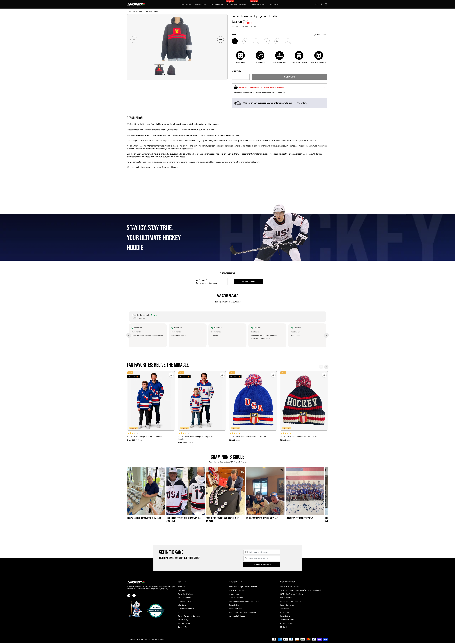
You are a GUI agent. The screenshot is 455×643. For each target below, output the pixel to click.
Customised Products (186, 608)
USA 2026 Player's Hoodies (290, 586)
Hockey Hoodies (286, 597)
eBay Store (182, 605)
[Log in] (321, 4)
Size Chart (322, 34)
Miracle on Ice (234, 594)
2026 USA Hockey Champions (236, 2)
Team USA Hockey (236, 597)
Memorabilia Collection (237, 616)
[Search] (316, 4)
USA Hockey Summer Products (291, 594)
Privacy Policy (183, 619)
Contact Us (182, 627)
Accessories (284, 612)
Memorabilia (284, 608)
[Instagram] (134, 596)
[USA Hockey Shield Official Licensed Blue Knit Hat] (253, 400)
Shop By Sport (185, 4)
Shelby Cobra (234, 605)
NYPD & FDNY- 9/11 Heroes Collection (242, 612)
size (234, 34)
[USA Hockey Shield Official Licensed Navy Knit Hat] (304, 400)
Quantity (236, 70)
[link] (151, 582)
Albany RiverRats (235, 608)
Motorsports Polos (286, 619)
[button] (220, 39)
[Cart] (326, 4)
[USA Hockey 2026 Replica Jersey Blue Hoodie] (151, 400)
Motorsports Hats (286, 623)
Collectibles (274, 4)
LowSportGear (145, 639)
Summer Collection (257, 2)
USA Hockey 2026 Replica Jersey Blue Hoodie (144, 436)
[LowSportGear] (136, 4)
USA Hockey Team (216, 4)
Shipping (235, 26)
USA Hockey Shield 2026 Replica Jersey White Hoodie (195, 437)
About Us (181, 586)
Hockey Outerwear (287, 605)
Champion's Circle (184, 601)
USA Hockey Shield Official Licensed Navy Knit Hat (299, 436)
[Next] (326, 367)
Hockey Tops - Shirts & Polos (290, 601)
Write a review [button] (248, 281)
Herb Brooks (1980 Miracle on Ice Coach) (244, 601)
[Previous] (321, 367)
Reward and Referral (185, 594)
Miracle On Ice (200, 4)
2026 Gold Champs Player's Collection (243, 586)
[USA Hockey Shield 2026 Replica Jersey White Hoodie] (202, 400)
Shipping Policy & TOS (186, 623)
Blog (179, 612)
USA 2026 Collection (236, 590)
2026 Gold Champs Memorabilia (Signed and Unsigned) (300, 590)
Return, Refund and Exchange (189, 616)
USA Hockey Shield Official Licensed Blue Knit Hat (247, 436)
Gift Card (283, 627)
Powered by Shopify (158, 639)
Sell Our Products (184, 597)
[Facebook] (129, 596)
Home (129, 11)
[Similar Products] (171, 374)
